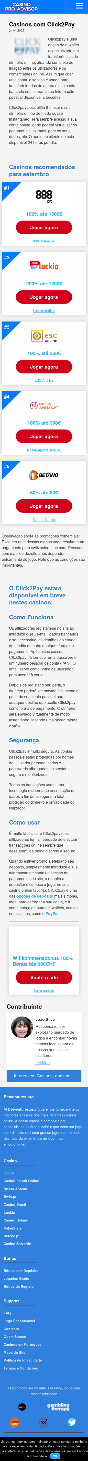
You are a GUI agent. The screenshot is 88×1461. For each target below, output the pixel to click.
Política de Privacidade (23, 1360)
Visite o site (44, 977)
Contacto (11, 1328)
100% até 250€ (44, 352)
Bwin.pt (10, 1196)
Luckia (9, 1212)
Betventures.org (22, 1109)
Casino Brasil (15, 1204)
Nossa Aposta (15, 1188)
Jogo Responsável (19, 1320)
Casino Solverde (17, 1243)
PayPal (51, 913)
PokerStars (13, 1228)
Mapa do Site (14, 1352)
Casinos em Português (23, 1344)
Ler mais (42, 1062)
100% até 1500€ (44, 213)
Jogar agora (44, 227)
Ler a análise (44, 990)
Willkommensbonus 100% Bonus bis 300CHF (43, 960)
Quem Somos (15, 1336)
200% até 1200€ (44, 283)
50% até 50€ (44, 492)
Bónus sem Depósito (21, 1270)
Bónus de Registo (19, 1286)
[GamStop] (22, 1407)
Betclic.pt (12, 1235)
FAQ (7, 1313)
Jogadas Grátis (16, 1278)
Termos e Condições (21, 1368)
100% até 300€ (44, 422)
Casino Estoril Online (21, 1180)
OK (55, 1456)
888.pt (9, 1173)
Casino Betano (16, 1220)
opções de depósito (34, 896)
